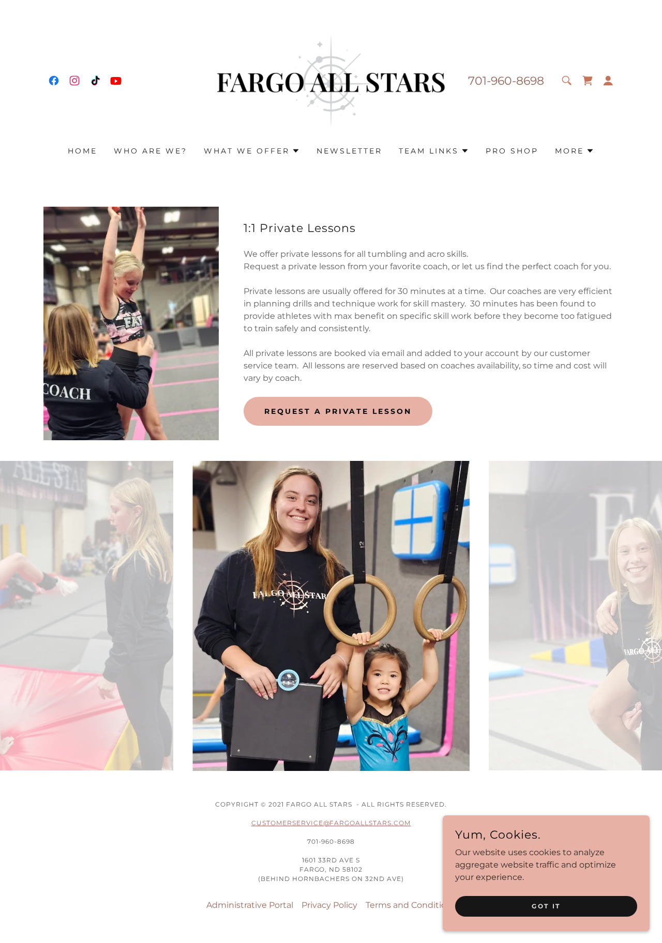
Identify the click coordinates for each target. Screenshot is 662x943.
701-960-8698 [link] (506, 81)
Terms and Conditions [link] (411, 905)
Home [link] (82, 151)
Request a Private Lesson (338, 411)
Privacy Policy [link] (329, 905)
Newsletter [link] (349, 151)
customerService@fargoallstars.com (331, 823)
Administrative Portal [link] (249, 905)
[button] (608, 80)
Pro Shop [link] (512, 151)
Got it (546, 906)
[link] (53, 80)
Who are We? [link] (150, 151)
